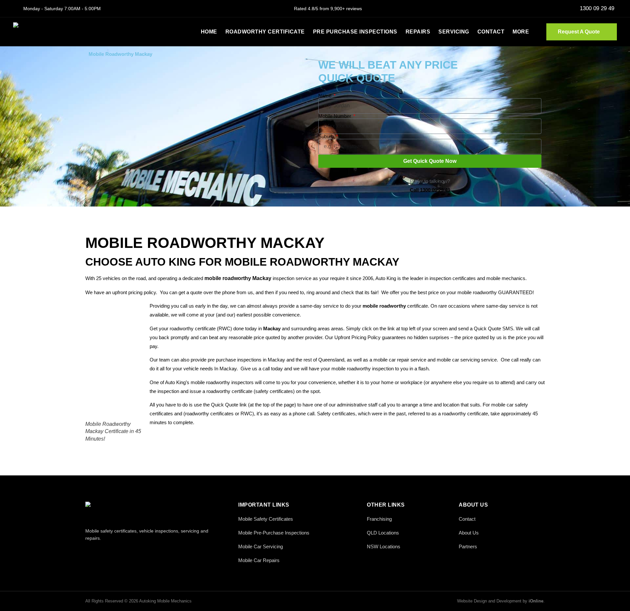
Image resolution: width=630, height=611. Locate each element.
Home (209, 31)
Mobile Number (335, 116)
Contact (491, 31)
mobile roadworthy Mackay (237, 278)
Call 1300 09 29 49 (430, 190)
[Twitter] (104, 552)
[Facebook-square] (89, 552)
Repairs (418, 31)
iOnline (536, 601)
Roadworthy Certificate (265, 31)
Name (325, 95)
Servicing (453, 31)
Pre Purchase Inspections (355, 31)
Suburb (326, 136)
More (521, 31)
